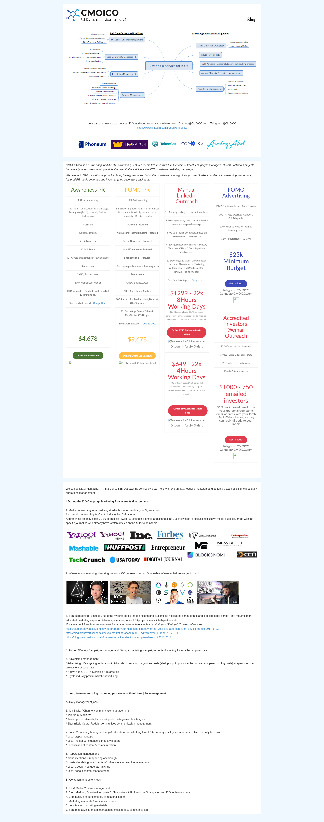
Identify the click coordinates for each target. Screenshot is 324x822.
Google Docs (99, 303)
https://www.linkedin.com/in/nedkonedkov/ (162, 127)
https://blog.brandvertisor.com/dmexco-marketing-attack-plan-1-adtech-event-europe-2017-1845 (122, 633)
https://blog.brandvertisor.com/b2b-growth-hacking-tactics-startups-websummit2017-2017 (118, 637)
